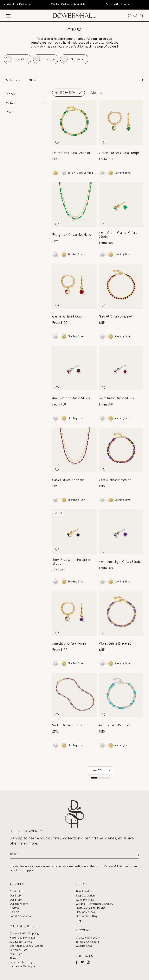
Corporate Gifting (86, 916)
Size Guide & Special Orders (26, 945)
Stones (11, 94)
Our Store (16, 899)
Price (9, 112)
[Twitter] (82, 962)
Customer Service (24, 926)
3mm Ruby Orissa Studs (116, 398)
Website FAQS (84, 945)
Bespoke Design (85, 895)
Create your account (89, 937)
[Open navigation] (8, 15)
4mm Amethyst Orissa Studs (120, 562)
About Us (17, 884)
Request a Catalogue (23, 966)
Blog (78, 920)
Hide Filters (15, 80)
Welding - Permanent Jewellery (94, 903)
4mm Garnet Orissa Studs (71, 398)
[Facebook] (76, 962)
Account (83, 930)
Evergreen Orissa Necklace (71, 235)
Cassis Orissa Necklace (68, 480)
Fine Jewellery (84, 891)
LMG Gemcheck (85, 911)
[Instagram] (88, 962)
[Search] (129, 15)
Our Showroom (19, 903)
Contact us (17, 891)
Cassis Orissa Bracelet (115, 480)
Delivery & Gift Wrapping (24, 933)
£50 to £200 (67, 92)
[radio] (55, 173)
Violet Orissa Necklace (68, 725)
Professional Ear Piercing (90, 907)
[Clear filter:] (80, 92)
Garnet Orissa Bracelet (115, 316)
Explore (82, 884)
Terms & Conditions (87, 941)
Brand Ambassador (21, 916)
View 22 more (101, 770)
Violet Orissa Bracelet (115, 643)
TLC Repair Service (21, 941)
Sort (140, 80)
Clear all (97, 93)
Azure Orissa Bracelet (115, 725)
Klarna (13, 958)
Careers (14, 911)
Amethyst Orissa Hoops (69, 643)
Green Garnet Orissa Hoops (119, 153)
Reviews (14, 907)
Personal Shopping (21, 962)
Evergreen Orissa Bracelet (71, 153)
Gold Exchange (85, 899)
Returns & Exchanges (22, 937)
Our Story (15, 895)
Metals (10, 103)
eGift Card (16, 953)
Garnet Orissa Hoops (67, 316)
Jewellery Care (18, 949)
